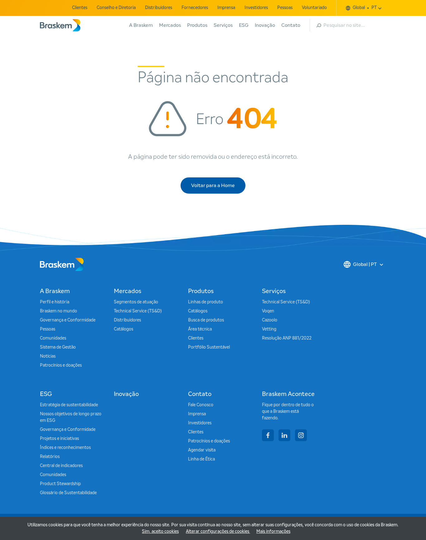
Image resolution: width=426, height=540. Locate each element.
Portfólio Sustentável (209, 347)
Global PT (365, 8)
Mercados (170, 25)
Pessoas (285, 8)
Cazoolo (269, 320)
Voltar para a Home (213, 185)
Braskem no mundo (58, 311)
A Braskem (141, 25)
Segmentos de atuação (136, 302)
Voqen (268, 311)
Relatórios (50, 457)
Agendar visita (201, 450)
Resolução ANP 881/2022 (287, 338)
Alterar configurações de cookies (218, 531)
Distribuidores (158, 8)
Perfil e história (54, 302)
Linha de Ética (201, 459)
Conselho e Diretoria (116, 8)
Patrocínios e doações (61, 365)
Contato (290, 25)
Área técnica (200, 329)
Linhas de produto (205, 302)
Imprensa (226, 8)
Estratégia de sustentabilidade (69, 405)
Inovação (265, 25)
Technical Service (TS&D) (138, 311)
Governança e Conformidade (67, 320)
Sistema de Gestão (58, 347)
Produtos (197, 25)
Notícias (48, 356)
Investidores (256, 8)
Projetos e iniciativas (59, 438)
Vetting (269, 329)
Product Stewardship (60, 484)
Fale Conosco (200, 405)
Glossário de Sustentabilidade (68, 493)
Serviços (223, 25)
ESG (244, 25)
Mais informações (273, 531)
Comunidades (53, 338)
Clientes (79, 8)
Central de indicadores (61, 466)
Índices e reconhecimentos (65, 448)
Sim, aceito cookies (160, 531)
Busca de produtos (206, 320)
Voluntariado (314, 8)
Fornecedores (195, 8)
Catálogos (123, 329)
